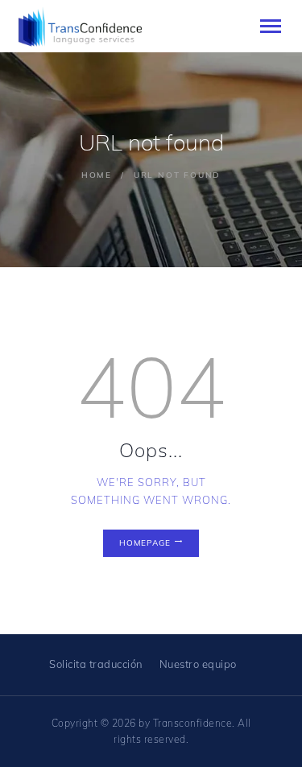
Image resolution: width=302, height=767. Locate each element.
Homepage (145, 543)
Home (96, 175)
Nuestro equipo (198, 664)
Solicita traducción (96, 664)
